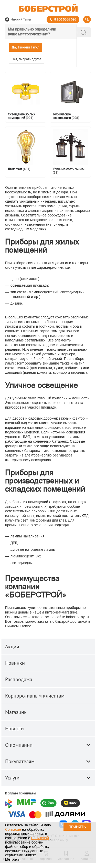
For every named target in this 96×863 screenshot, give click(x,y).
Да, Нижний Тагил (25, 47)
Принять (77, 827)
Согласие (13, 829)
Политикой (40, 838)
